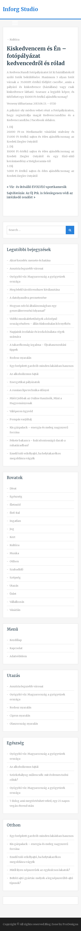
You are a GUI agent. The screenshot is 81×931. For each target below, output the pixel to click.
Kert (12, 537)
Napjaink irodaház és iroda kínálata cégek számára (37, 334)
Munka (14, 553)
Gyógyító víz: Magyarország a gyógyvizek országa (37, 279)
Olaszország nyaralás (24, 723)
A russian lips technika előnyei (29, 390)
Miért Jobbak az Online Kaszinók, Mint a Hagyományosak (36, 401)
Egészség (16, 496)
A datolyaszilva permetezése (28, 297)
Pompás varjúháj (21, 419)
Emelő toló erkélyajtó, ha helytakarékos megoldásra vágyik (35, 456)
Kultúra (14, 39)
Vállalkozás (17, 602)
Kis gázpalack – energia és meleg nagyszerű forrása (39, 430)
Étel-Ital (15, 512)
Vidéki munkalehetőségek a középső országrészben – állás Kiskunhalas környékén (40, 321)
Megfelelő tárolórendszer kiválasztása (35, 289)
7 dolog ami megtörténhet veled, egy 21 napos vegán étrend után (40, 803)
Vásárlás (15, 610)
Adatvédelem (18, 656)
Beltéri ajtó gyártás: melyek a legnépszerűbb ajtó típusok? (41, 880)
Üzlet (13, 593)
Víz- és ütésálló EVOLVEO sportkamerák (37, 187)
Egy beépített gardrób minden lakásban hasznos (41, 366)
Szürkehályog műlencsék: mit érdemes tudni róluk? (39, 777)
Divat (13, 488)
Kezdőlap (16, 640)
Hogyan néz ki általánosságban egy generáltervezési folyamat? (33, 308)
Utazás (14, 585)
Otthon (14, 561)
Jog (12, 529)
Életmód (15, 504)
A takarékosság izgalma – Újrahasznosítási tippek (38, 347)
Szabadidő (16, 569)
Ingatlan (15, 521)
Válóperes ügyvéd (21, 411)
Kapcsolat (16, 648)
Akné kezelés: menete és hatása (30, 260)
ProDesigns (70, 924)
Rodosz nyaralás (20, 357)
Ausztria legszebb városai (26, 268)
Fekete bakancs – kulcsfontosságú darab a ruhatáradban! (38, 443)
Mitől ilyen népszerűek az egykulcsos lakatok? (40, 870)
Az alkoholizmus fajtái (24, 374)
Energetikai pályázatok (25, 382)
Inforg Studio (20, 9)
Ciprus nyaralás (20, 715)
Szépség (15, 577)
